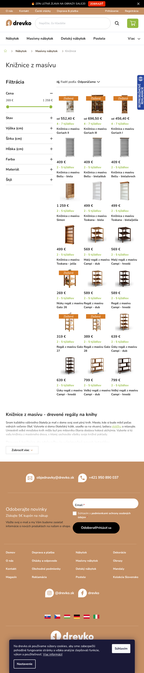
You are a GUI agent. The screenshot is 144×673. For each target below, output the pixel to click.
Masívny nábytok (87, 561)
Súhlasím (121, 649)
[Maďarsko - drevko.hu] (67, 616)
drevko (93, 593)
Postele (81, 577)
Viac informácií (52, 654)
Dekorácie (119, 552)
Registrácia (131, 11)
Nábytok (81, 552)
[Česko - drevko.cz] (57, 616)
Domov (10, 552)
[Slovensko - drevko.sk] (48, 616)
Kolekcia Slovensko (125, 577)
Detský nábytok (86, 569)
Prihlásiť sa (103, 528)
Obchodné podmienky (46, 569)
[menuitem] (12, 38)
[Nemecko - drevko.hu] (77, 616)
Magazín (11, 577)
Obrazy (117, 561)
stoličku (116, 426)
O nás (9, 11)
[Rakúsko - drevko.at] (87, 616)
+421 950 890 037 (103, 477)
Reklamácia (39, 577)
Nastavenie (24, 664)
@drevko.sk (64, 593)
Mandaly (118, 569)
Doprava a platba (43, 552)
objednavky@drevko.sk (55, 477)
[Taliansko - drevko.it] (96, 616)
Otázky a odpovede (44, 561)
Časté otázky (43, 11)
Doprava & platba (67, 11)
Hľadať (117, 23)
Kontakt (24, 11)
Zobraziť (96, 4)
